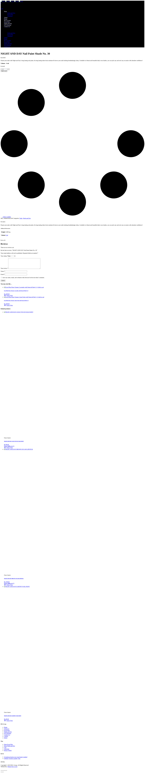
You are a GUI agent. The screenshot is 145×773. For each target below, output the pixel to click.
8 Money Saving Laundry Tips (12, 758)
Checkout (6, 749)
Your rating (4, 256)
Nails (20, 218)
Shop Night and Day (9, 746)
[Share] (4, 770)
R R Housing (7, 733)
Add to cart (4, 71)
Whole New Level (12, 766)
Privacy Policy (8, 750)
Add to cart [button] (41, 287)
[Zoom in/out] (1, 770)
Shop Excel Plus (8, 744)
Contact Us (7, 735)
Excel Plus (7, 730)
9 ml (7, 235)
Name (3, 271)
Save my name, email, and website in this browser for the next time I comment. (23, 277)
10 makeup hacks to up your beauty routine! (15, 757)
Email (3, 274)
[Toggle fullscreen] (3, 770)
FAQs (5, 738)
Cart (2, 8)
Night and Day (27, 218)
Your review (4, 268)
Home (5, 727)
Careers (6, 736)
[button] (8, 295)
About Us (6, 729)
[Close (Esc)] (6, 770)
